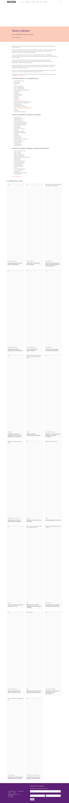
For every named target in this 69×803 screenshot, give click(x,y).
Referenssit (33, 1)
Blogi (41, 1)
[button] (61, 2)
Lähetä (32, 799)
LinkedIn (14, 792)
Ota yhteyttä (45, 1)
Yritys (22, 1)
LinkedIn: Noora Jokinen (16, 176)
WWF (15, 84)
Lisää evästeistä (10, 796)
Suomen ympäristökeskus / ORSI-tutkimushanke (23, 107)
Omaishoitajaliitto (17, 100)
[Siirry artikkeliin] (16, 225)
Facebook (9, 792)
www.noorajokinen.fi (21, 75)
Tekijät (38, 1)
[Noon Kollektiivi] (11, 2)
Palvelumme (27, 1)
